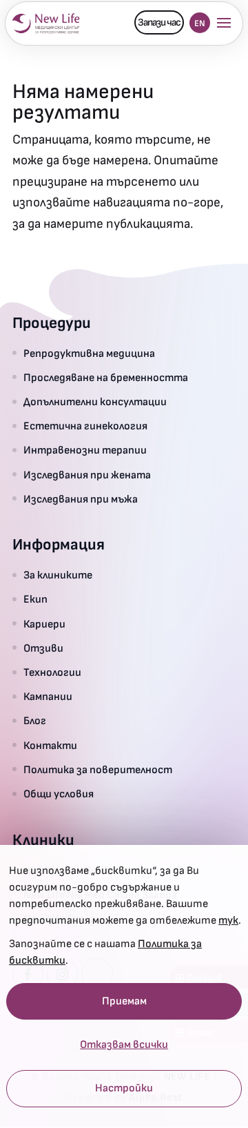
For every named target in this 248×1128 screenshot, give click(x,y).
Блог (34, 721)
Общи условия (58, 794)
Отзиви (43, 648)
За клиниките (57, 575)
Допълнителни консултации (95, 402)
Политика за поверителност (97, 770)
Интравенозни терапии (85, 450)
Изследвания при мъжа (80, 499)
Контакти (50, 745)
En (199, 23)
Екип (35, 599)
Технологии (52, 672)
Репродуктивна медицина (89, 353)
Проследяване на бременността (105, 378)
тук (228, 920)
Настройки (124, 1089)
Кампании (47, 696)
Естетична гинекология (85, 426)
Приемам (124, 1001)
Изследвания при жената (87, 475)
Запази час (159, 22)
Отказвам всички (124, 1045)
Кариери (44, 624)
